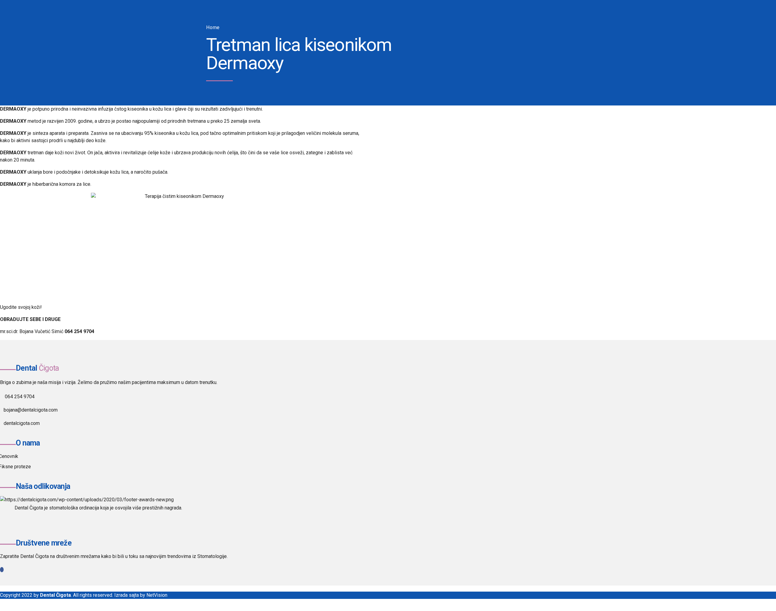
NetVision (156, 595)
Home (212, 27)
